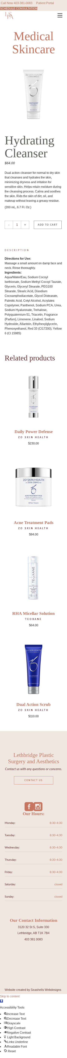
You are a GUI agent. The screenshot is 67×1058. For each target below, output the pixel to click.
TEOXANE (33, 619)
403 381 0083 (33, 939)
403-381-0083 (23, 3)
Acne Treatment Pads (33, 522)
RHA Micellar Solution (33, 613)
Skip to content (10, 996)
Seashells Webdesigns (46, 989)
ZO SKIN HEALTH (33, 437)
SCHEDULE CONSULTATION (18, 8)
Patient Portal (45, 3)
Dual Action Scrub (33, 704)
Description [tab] (17, 250)
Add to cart (48, 225)
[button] (1, 1001)
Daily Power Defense (34, 431)
